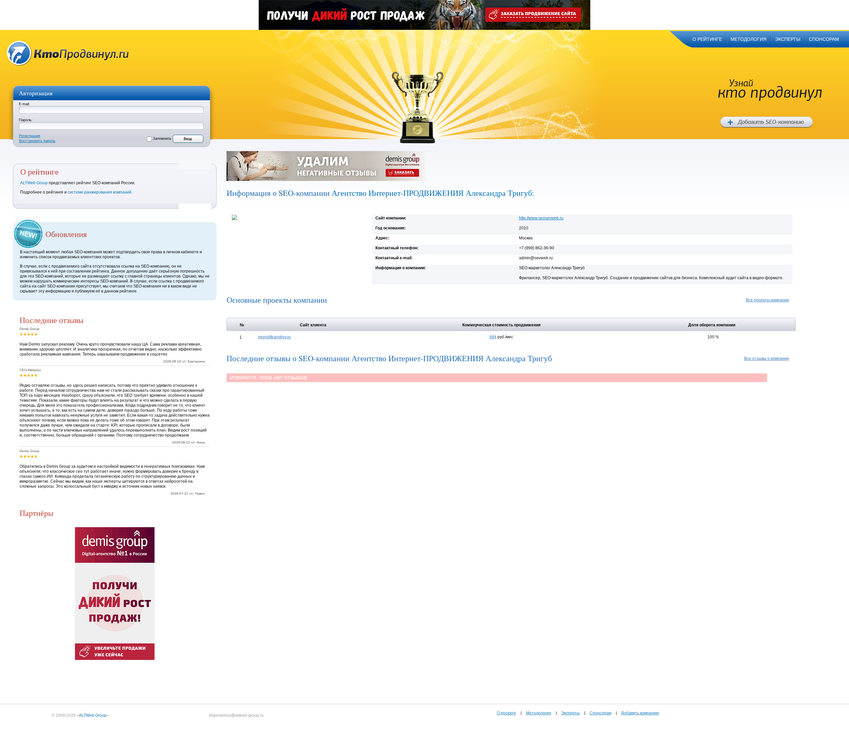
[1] (21, 334)
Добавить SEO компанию (766, 122)
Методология (538, 713)
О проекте (506, 713)
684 (493, 337)
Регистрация (29, 136)
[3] (29, 334)
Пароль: (26, 120)
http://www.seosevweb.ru (541, 218)
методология (748, 39)
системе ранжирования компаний (99, 192)
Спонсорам (600, 713)
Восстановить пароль (37, 141)
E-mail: (24, 104)
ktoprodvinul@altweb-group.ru (236, 715)
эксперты (787, 39)
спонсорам (824, 39)
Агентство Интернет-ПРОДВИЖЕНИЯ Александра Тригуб (432, 193)
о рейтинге (707, 39)
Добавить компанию (640, 713)
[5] (36, 334)
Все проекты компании (767, 300)
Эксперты (570, 713)
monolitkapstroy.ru (274, 337)
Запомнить (162, 138)
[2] (25, 334)
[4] (32, 334)
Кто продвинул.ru (68, 53)
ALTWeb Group (34, 183)
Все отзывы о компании (766, 358)
